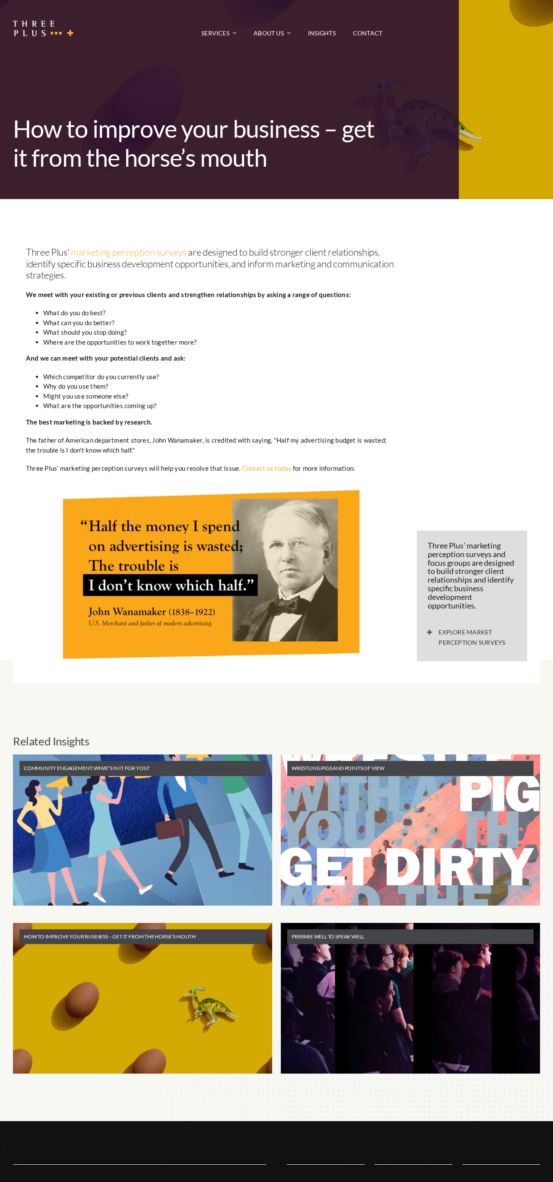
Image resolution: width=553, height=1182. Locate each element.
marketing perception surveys (129, 252)
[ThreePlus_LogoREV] (43, 24)
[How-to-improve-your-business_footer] (211, 491)
